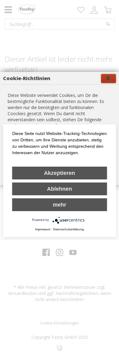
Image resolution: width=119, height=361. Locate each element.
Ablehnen (59, 189)
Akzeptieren (59, 173)
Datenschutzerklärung (68, 229)
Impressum (42, 229)
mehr (59, 205)
